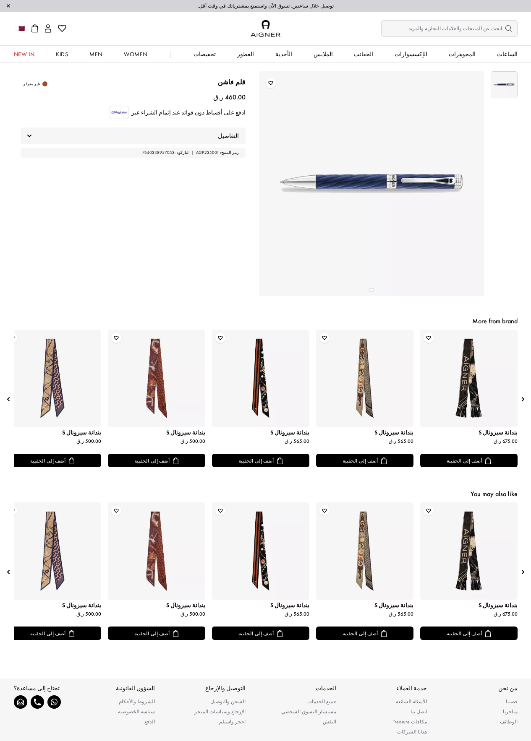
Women (136, 54)
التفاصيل (228, 136)
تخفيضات (205, 54)
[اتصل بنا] (37, 702)
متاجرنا (510, 711)
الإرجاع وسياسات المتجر (220, 711)
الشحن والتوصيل (228, 701)
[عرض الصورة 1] (504, 84)
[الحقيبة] (35, 28)
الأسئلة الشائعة (411, 701)
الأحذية (283, 54)
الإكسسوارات (411, 54)
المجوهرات (462, 54)
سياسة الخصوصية (136, 711)
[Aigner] (265, 28)
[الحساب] (48, 28)
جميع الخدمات (321, 701)
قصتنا (512, 701)
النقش (329, 721)
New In (24, 54)
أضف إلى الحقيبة (464, 461)
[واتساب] (54, 702)
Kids (62, 54)
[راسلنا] (20, 702)
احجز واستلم (232, 721)
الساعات (507, 54)
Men (96, 54)
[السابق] (523, 399)
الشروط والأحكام (137, 701)
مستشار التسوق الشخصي (308, 711)
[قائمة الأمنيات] (62, 28)
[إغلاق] (8, 6)
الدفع (149, 721)
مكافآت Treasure (410, 721)
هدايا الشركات (412, 731)
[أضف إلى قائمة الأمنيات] (271, 83)
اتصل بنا (419, 711)
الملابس (323, 54)
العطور (245, 54)
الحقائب (363, 54)
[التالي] (8, 399)
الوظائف (509, 721)
